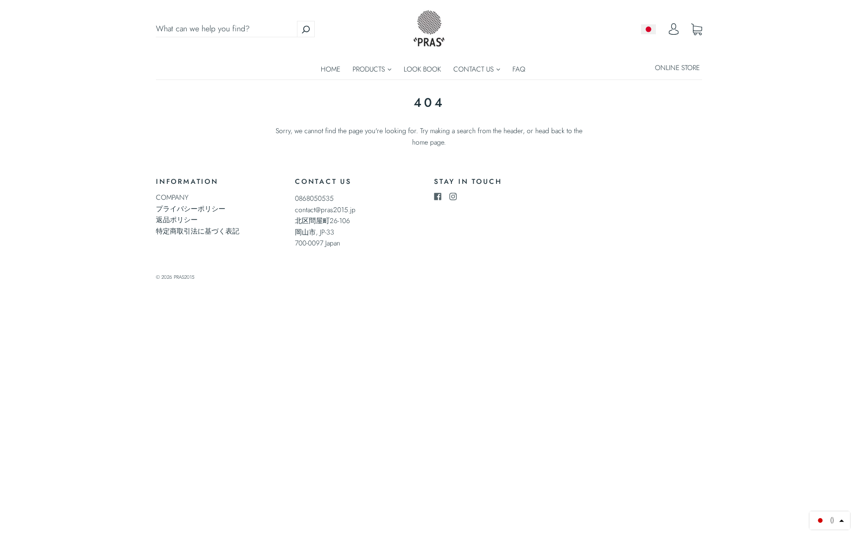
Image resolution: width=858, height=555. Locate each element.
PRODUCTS (370, 69)
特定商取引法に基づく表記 (197, 231)
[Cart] (696, 29)
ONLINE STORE (677, 68)
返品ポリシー (177, 220)
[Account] (674, 31)
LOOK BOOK (422, 69)
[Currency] (648, 29)
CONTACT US (474, 69)
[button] (829, 520)
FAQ (518, 69)
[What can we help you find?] (235, 29)
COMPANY (172, 197)
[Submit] (306, 29)
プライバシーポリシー (190, 209)
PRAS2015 (184, 277)
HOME (330, 69)
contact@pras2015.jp (325, 210)
